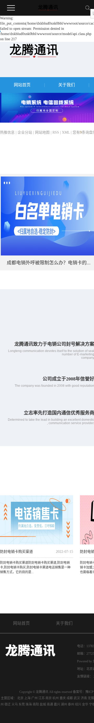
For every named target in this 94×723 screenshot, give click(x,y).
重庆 (63, 698)
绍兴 (78, 704)
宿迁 (7, 704)
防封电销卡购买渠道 (16, 552)
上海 (27, 698)
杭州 (55, 698)
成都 (70, 698)
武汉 (77, 698)
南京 (48, 698)
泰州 (71, 704)
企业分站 (24, 132)
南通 (50, 704)
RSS (55, 132)
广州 (34, 698)
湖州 (64, 704)
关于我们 (66, 85)
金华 (85, 704)
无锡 (91, 698)
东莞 (22, 704)
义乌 (14, 704)
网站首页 (22, 85)
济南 (84, 698)
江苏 (41, 698)
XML (66, 132)
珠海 (29, 704)
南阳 (36, 704)
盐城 (43, 704)
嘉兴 (57, 704)
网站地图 (42, 132)
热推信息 (7, 132)
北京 (20, 698)
